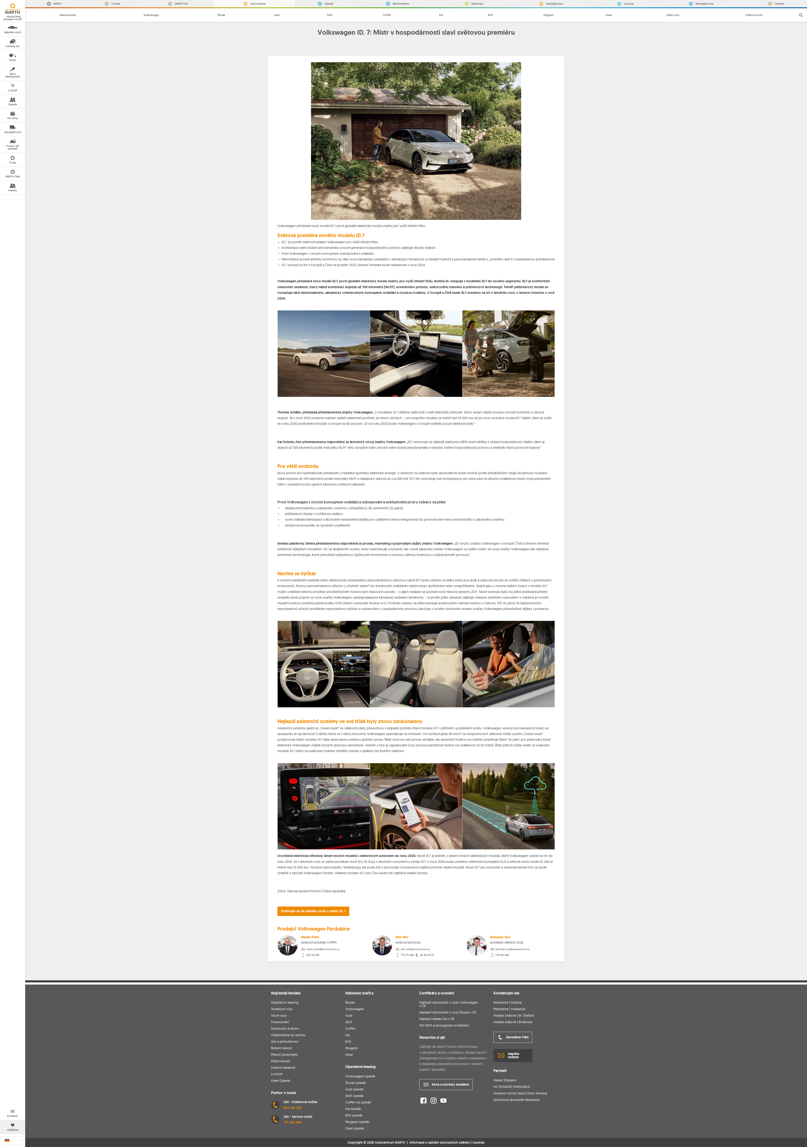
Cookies (478, 1142)
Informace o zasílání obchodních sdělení (439, 1142)
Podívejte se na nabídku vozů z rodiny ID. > (313, 911)
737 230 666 (293, 1122)
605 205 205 (293, 1108)
